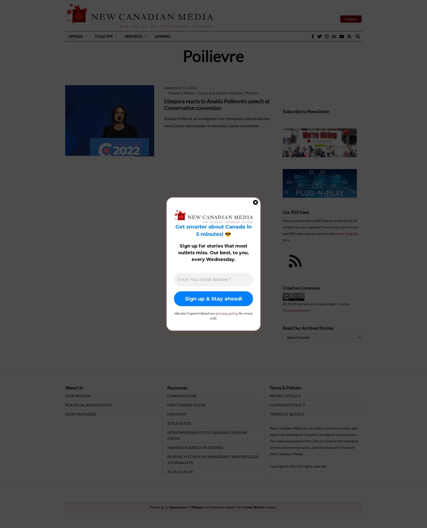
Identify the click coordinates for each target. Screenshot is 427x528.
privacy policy (227, 313)
